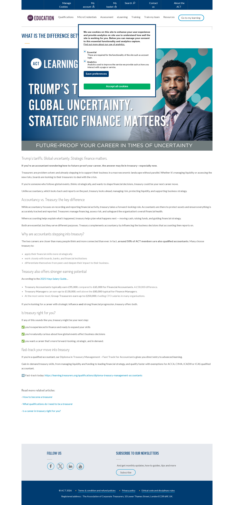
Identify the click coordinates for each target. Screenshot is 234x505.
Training (135, 16)
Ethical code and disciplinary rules (158, 490)
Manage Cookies (65, 5)
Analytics (92, 62)
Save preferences (96, 73)
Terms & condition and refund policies (97, 490)
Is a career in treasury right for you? (42, 410)
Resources (169, 16)
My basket (111, 5)
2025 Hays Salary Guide (53, 278)
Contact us (153, 5)
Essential (91, 52)
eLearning (122, 16)
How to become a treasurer (38, 396)
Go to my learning (190, 17)
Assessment (106, 16)
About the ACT (179, 5)
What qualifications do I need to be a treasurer (48, 403)
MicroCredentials (87, 16)
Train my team (152, 16)
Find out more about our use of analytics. (104, 44)
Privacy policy (128, 490)
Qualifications (66, 16)
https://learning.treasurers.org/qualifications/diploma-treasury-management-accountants (93, 375)
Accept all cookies (117, 86)
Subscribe (125, 472)
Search (128, 3)
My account (89, 5)
